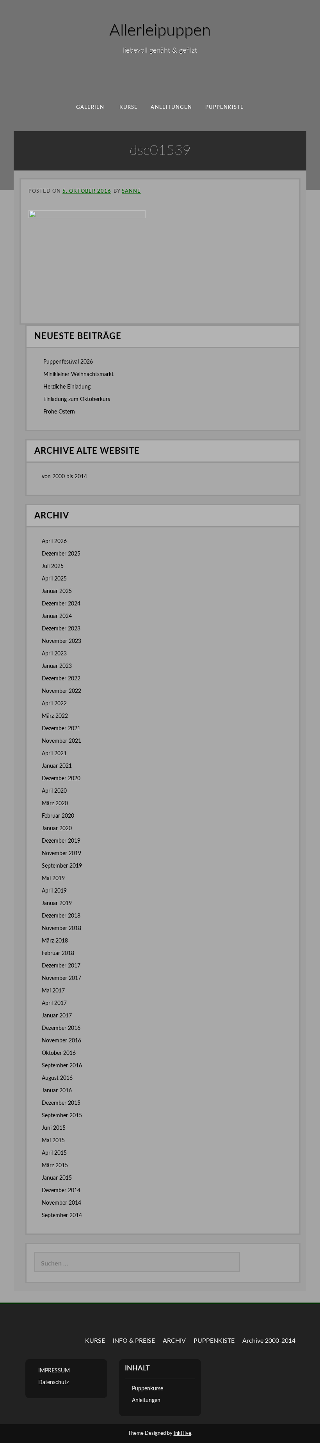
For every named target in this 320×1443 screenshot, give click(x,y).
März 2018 (55, 941)
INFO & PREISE (134, 1341)
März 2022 (55, 716)
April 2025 (54, 579)
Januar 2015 (57, 1178)
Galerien (90, 107)
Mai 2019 (53, 878)
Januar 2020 (57, 828)
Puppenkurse (147, 1389)
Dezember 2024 (61, 604)
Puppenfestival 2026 (68, 362)
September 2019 (62, 866)
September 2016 (62, 1065)
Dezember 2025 (61, 554)
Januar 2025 (57, 591)
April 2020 (54, 791)
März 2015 (55, 1165)
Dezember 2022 (61, 679)
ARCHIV (174, 1341)
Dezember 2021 (61, 728)
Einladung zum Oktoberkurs (76, 399)
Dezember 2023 (61, 629)
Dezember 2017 (61, 966)
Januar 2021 (57, 766)
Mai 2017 (53, 991)
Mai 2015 (53, 1140)
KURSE (95, 1341)
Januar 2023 (57, 666)
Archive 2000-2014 (268, 1341)
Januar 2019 (57, 903)
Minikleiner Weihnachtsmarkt (78, 374)
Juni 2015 (54, 1128)
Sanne (131, 191)
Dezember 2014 (61, 1190)
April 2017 (54, 1003)
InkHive (182, 1433)
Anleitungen (171, 107)
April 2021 (54, 753)
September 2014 (62, 1215)
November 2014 (61, 1203)
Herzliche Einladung (67, 387)
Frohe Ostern (59, 412)
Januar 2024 (57, 616)
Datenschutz (53, 1382)
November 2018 (61, 928)
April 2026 (54, 541)
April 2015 (54, 1153)
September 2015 (62, 1115)
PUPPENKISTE (224, 107)
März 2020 (55, 803)
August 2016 (57, 1078)
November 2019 (61, 853)
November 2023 (61, 641)
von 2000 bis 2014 (64, 476)
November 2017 (61, 978)
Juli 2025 (53, 566)
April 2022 (54, 703)
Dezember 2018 (61, 916)
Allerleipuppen (160, 30)
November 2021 (61, 741)
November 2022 (61, 691)
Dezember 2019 (61, 841)
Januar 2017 (57, 1016)
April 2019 (54, 891)
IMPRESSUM (54, 1371)
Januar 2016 (57, 1090)
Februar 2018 (58, 953)
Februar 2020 (58, 816)
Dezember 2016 (61, 1028)
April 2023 (54, 654)
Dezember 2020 (61, 778)
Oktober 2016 (59, 1053)
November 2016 (61, 1041)
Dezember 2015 (61, 1103)
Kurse (128, 107)
